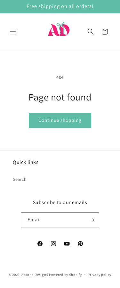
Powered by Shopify (65, 274)
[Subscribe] (92, 219)
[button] (13, 32)
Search (20, 179)
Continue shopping (60, 120)
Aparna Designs (34, 274)
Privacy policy (99, 274)
